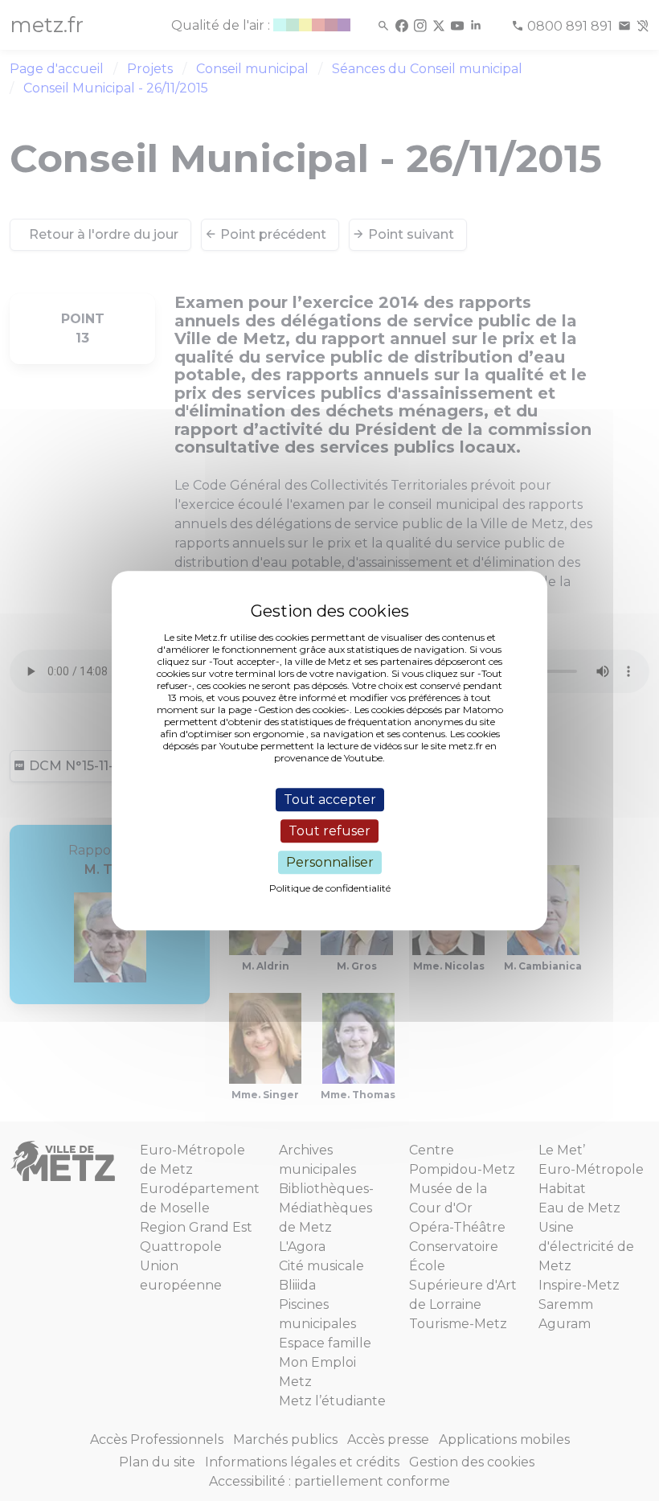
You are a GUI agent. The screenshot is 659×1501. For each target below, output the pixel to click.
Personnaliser (330, 862)
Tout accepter (330, 799)
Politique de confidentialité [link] (330, 888)
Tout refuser (329, 831)
